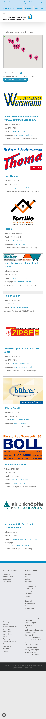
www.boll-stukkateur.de (22, 483)
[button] (30, 56)
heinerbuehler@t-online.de (20, 307)
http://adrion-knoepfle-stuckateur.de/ (18, 545)
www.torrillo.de (19, 244)
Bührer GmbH (12, 408)
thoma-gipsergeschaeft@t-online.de (23, 188)
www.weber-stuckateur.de (23, 282)
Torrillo (8, 228)
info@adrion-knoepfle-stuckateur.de (23, 539)
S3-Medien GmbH (27, 668)
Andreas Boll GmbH (15, 464)
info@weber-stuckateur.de (20, 278)
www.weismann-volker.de (23, 135)
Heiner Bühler (12, 295)
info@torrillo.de (16, 240)
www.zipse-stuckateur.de (23, 367)
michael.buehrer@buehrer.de (21, 420)
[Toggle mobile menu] (4, 14)
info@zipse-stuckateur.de (19, 363)
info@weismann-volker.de (19, 131)
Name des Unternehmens (16, 80)
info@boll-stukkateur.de (19, 480)
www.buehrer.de (20, 423)
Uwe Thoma (11, 176)
